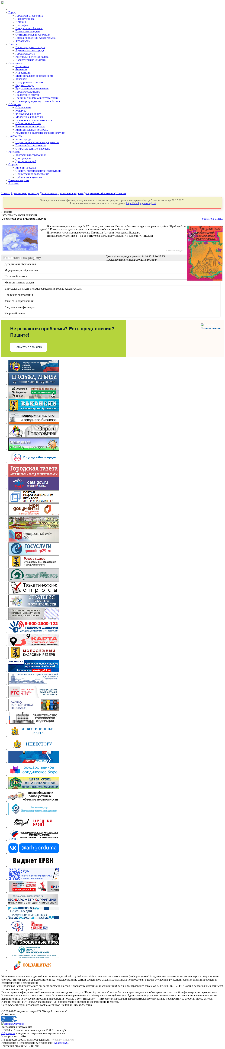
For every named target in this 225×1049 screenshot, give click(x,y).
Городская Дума (25, 53)
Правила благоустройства (30, 145)
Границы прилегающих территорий (37, 97)
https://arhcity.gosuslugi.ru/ (141, 203)
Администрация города (29, 50)
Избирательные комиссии (30, 59)
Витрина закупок (18, 180)
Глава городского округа (30, 47)
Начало (5, 193)
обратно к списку (212, 218)
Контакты (14, 151)
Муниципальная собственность (34, 75)
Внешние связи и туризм (30, 126)
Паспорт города (24, 18)
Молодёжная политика (29, 116)
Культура (20, 110)
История (20, 21)
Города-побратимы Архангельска (35, 37)
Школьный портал (16, 276)
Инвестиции (23, 72)
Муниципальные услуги (19, 282)
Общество (14, 104)
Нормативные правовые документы (37, 142)
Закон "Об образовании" (19, 300)
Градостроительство (27, 94)
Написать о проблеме (28, 347)
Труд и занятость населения (32, 88)
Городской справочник (29, 15)
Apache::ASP (61, 1042)
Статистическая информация (32, 34)
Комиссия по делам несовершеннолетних (40, 132)
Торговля (21, 78)
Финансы (21, 69)
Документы (15, 135)
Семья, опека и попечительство (34, 120)
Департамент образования (99, 193)
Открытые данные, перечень (32, 148)
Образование (23, 107)
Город (11, 12)
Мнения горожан (25, 167)
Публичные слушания (28, 177)
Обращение (8, 1033)
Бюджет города (24, 85)
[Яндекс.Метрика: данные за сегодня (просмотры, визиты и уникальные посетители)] (12, 1023)
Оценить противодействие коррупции (38, 170)
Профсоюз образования (19, 294)
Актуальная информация (20, 307)
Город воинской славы (29, 28)
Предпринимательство (29, 82)
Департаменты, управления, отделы (61, 193)
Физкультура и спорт (28, 113)
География (21, 25)
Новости (120, 193)
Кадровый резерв (15, 313)
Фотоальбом (22, 40)
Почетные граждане (27, 31)
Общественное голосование (32, 173)
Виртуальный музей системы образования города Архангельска (43, 288)
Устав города (23, 139)
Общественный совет (28, 123)
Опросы (13, 164)
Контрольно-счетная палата (32, 56)
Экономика (15, 63)
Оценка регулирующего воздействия (37, 101)
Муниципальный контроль (31, 129)
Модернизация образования (21, 270)
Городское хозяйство (27, 91)
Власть (12, 44)
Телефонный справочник (30, 154)
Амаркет (13, 183)
